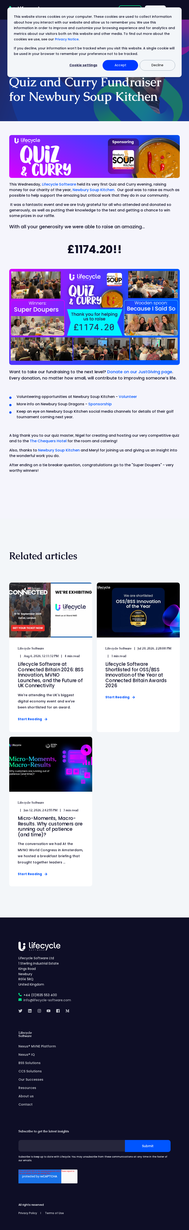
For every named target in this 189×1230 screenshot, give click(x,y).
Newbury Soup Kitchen (59, 450)
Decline (157, 65)
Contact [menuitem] (25, 1104)
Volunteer (128, 396)
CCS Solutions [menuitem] (30, 1071)
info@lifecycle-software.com (47, 1000)
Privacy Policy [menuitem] (27, 1213)
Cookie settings (83, 65)
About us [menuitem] (26, 1096)
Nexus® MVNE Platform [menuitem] (37, 1046)
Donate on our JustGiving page (139, 372)
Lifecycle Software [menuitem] (25, 1034)
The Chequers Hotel (48, 441)
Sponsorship (100, 404)
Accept (120, 65)
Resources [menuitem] (27, 1088)
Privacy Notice (67, 39)
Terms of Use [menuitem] (54, 1213)
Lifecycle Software (59, 184)
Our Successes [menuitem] (30, 1079)
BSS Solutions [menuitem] (29, 1063)
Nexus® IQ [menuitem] (26, 1054)
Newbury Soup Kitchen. (94, 189)
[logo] (39, 946)
